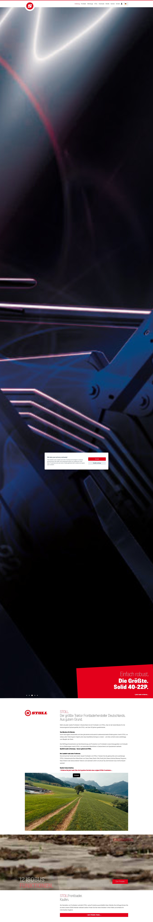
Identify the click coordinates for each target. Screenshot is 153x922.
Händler (107, 4)
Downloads (101, 4)
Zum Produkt (120, 882)
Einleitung (77, 4)
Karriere (113, 4)
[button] (26, 695)
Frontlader (83, 4)
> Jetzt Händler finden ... (94, 915)
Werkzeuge (90, 4)
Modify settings (97, 463)
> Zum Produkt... (143, 694)
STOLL (95, 4)
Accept (97, 459)
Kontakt (118, 4)
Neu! (118, 841)
